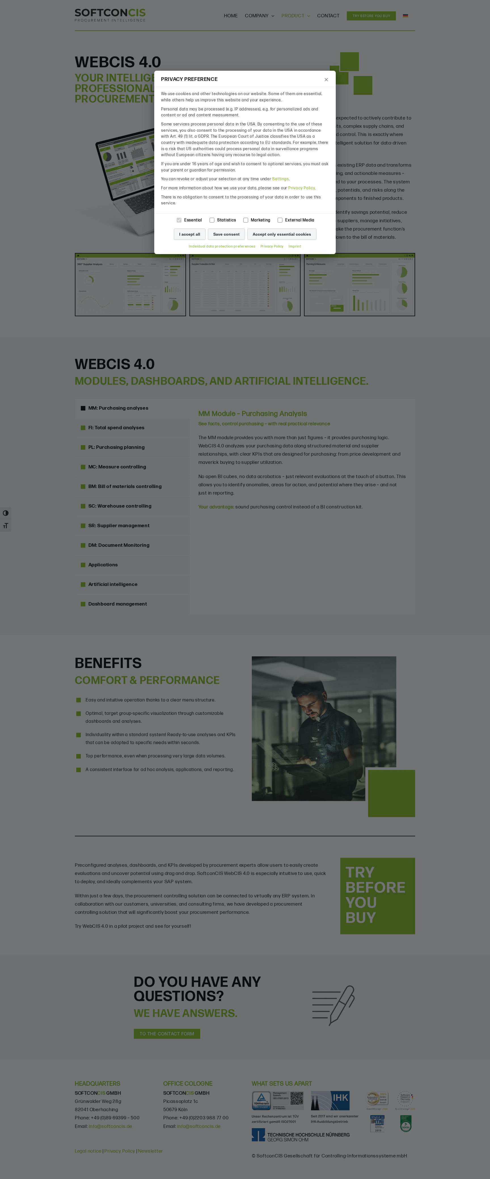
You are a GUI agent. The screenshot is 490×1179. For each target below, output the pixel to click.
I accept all (189, 234)
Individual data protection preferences (222, 246)
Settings (280, 179)
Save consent (226, 234)
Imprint (295, 246)
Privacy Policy (301, 188)
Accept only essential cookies (282, 234)
